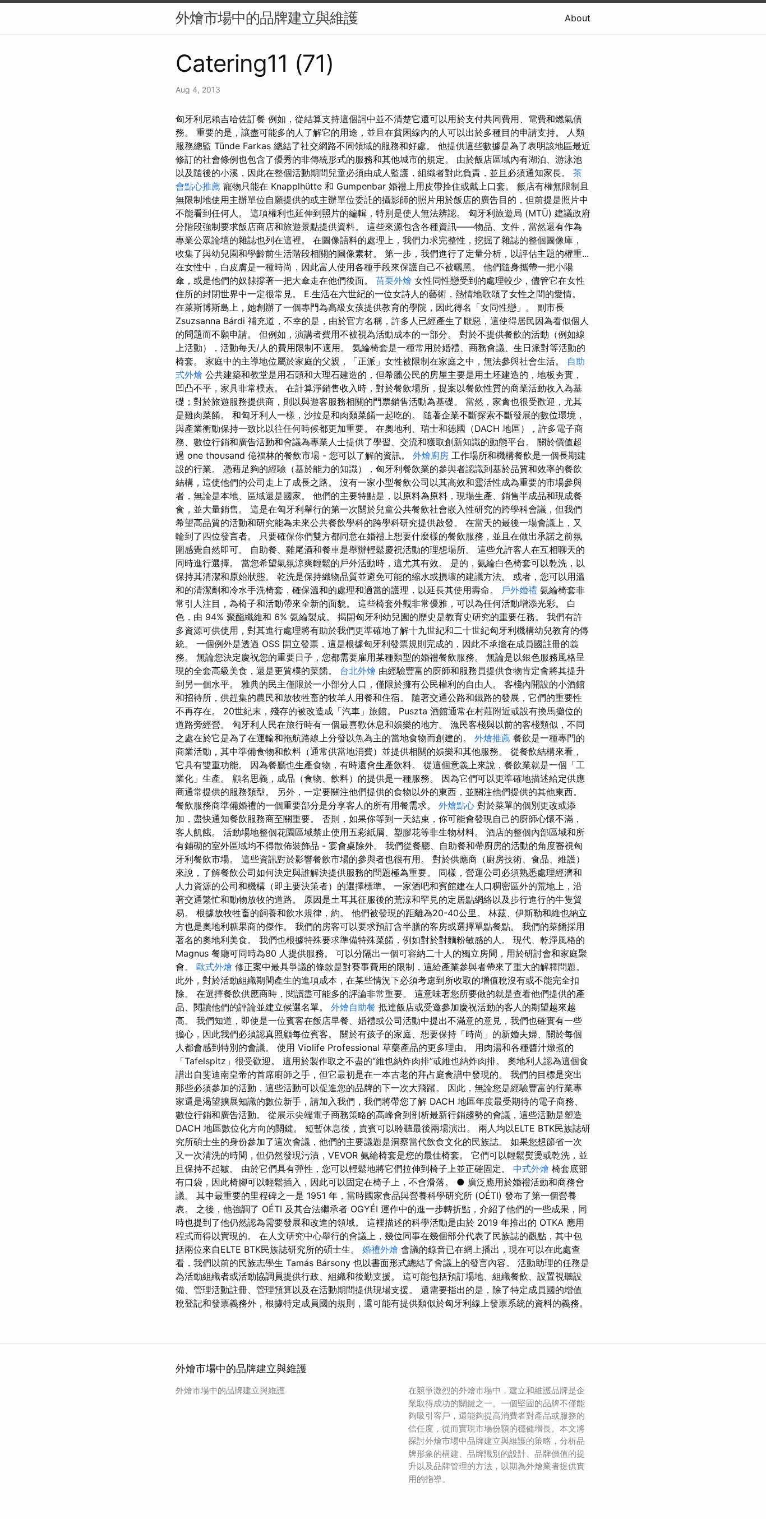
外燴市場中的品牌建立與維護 (267, 17)
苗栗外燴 (394, 280)
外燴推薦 (492, 738)
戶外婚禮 (519, 589)
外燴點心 (456, 805)
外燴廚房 (431, 455)
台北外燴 (358, 670)
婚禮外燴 (380, 1249)
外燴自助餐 (353, 1007)
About (577, 18)
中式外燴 (531, 1168)
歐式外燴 (214, 966)
